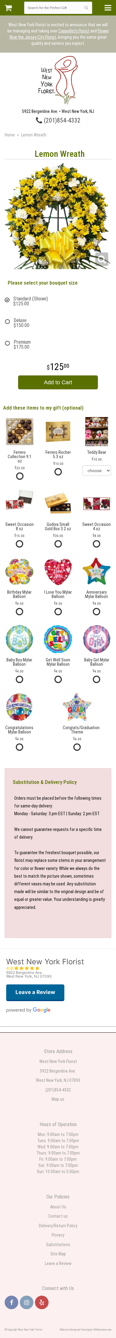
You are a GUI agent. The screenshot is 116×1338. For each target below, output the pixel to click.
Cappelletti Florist (73, 30)
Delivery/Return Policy (58, 1225)
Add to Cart (58, 382)
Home (10, 134)
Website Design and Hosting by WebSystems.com (85, 1329)
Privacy (58, 1235)
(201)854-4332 (61, 120)
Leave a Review (58, 1263)
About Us (58, 1206)
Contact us (58, 1216)
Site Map (58, 1253)
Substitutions (58, 1244)
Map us (58, 1099)
